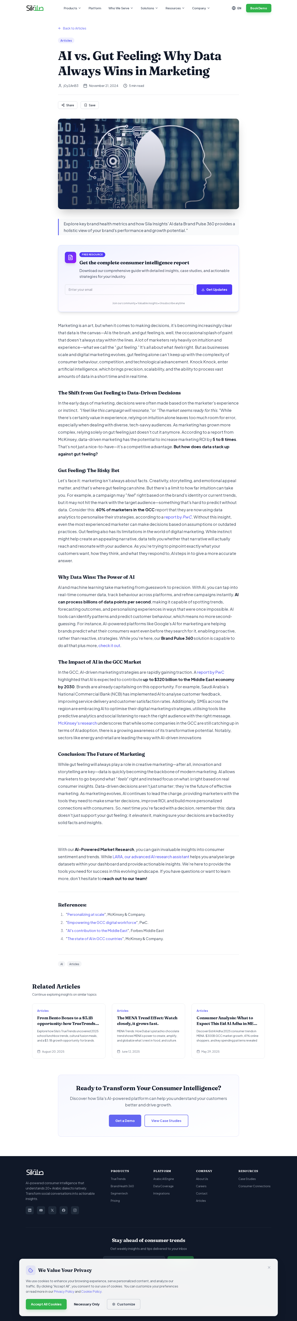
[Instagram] (75, 1210)
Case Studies (247, 1179)
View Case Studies (166, 1121)
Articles (201, 1200)
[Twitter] (52, 1210)
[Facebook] (64, 1210)
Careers (201, 1186)
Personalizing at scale (85, 914)
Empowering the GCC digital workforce (101, 922)
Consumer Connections (254, 1186)
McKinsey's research (77, 722)
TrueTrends (118, 1179)
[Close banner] (269, 1267)
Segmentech (119, 1193)
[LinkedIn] (30, 1210)
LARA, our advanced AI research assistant (151, 856)
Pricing (115, 1200)
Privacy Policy (64, 1291)
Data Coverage (163, 1186)
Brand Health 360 (122, 1186)
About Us (202, 1179)
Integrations (161, 1193)
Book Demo (258, 8)
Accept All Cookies (46, 1304)
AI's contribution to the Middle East (97, 930)
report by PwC (210, 672)
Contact (201, 1193)
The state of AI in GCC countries (94, 938)
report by (178, 516)
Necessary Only (87, 1304)
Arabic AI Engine (163, 1179)
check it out (109, 645)
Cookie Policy (91, 1291)
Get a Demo (125, 1121)
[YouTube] (41, 1210)
